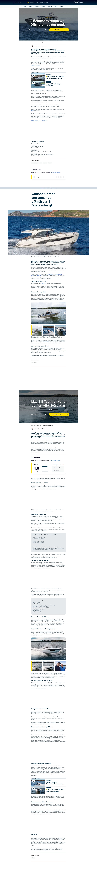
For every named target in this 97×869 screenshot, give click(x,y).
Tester (45, 162)
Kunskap (37, 2)
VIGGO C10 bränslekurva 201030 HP (39, 120)
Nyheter (46, 2)
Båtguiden (30, 6)
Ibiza (33, 857)
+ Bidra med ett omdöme (55, 172)
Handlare (61, 6)
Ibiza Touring (45, 341)
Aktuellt (25, 6)
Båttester (43, 6)
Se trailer (31, 29)
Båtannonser (37, 6)
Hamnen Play (34, 162)
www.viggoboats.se (40, 155)
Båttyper (56, 6)
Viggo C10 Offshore (35, 65)
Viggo (32, 110)
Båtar (28, 2)
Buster (47, 274)
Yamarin (51, 274)
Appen (41, 2)
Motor (40, 162)
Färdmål (32, 2)
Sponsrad (34, 362)
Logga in (76, 2)
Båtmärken (50, 6)
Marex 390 (44, 283)
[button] (65, 313)
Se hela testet (55, 29)
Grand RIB (38, 275)
